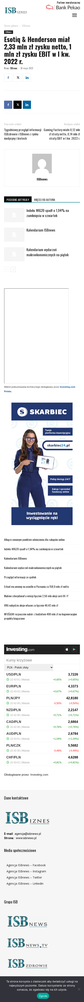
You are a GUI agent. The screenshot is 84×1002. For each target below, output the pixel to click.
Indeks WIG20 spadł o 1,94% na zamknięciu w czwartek (48, 213)
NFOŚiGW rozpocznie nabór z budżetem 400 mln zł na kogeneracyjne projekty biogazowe (40, 616)
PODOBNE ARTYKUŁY (18, 199)
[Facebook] (8, 77)
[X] (17, 77)
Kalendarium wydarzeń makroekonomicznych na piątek (48, 252)
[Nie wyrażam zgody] (79, 989)
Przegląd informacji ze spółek (20, 577)
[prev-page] (6, 269)
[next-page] (13, 269)
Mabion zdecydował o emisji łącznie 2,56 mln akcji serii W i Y (36, 596)
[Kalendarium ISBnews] (14, 235)
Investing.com (39, 774)
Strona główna (11, 25)
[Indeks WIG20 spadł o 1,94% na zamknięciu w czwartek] (14, 215)
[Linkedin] (27, 77)
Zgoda (43, 996)
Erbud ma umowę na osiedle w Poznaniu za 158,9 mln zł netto (36, 586)
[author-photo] (42, 173)
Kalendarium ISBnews (41, 230)
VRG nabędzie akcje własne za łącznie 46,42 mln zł (31, 605)
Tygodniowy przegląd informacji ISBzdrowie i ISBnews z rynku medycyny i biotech (22, 134)
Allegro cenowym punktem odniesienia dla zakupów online (34, 539)
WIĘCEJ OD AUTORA (44, 199)
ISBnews (26, 25)
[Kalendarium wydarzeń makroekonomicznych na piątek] (14, 254)
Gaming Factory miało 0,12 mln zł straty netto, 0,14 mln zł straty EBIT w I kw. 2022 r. (62, 134)
